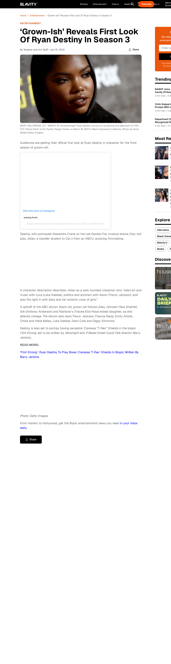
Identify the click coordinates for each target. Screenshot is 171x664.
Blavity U (162, 242)
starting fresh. (31, 217)
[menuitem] (128, 4)
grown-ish (50, 223)
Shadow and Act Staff (36, 49)
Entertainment (37, 15)
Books (160, 248)
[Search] (132, 4)
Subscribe (146, 4)
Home (23, 15)
